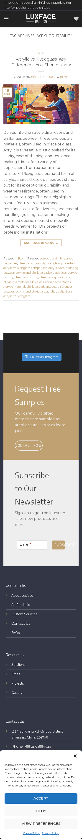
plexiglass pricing (26, 277)
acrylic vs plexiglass (16, 296)
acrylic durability (51, 258)
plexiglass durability (32, 263)
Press (15, 674)
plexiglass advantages (41, 286)
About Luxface (22, 595)
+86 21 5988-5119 (37, 746)
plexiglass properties (61, 263)
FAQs (15, 633)
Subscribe (59, 545)
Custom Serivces (24, 614)
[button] (75, 756)
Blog (40, 53)
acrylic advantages (58, 282)
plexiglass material (16, 282)
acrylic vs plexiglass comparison (25, 268)
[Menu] (6, 18)
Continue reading (41, 243)
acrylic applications (59, 291)
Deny (41, 811)
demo (64, 77)
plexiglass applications (54, 277)
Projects (17, 683)
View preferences (41, 823)
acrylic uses (56, 268)
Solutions (18, 664)
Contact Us (20, 623)
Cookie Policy (31, 833)
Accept (41, 798)
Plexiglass (37, 282)
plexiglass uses (56, 272)
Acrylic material (14, 286)
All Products (20, 605)
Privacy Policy (50, 833)
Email (25, 544)
